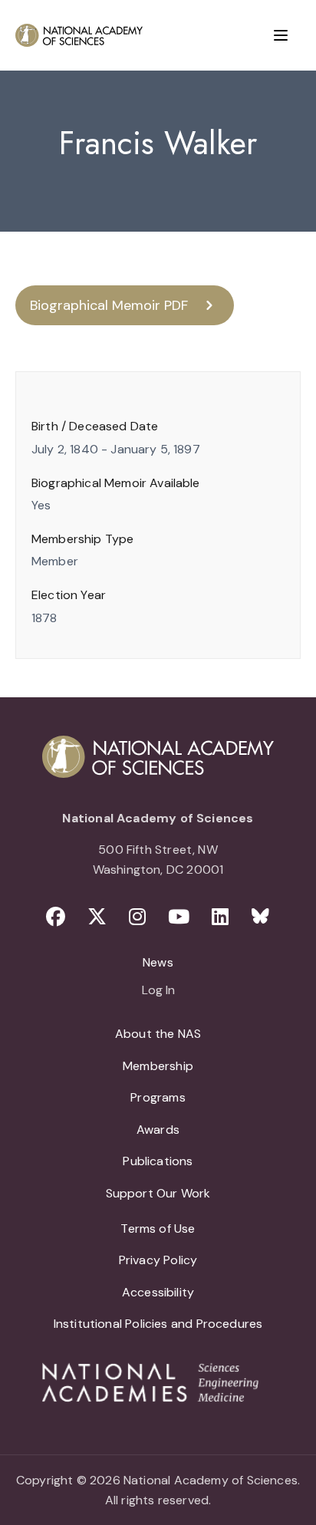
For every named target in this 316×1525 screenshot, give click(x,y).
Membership (158, 1066)
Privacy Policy (158, 1260)
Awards (158, 1130)
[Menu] (281, 35)
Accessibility (158, 1292)
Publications (158, 1161)
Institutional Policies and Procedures (158, 1324)
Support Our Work (158, 1193)
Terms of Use (157, 1228)
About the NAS (158, 1034)
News (158, 962)
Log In (158, 991)
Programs (157, 1097)
